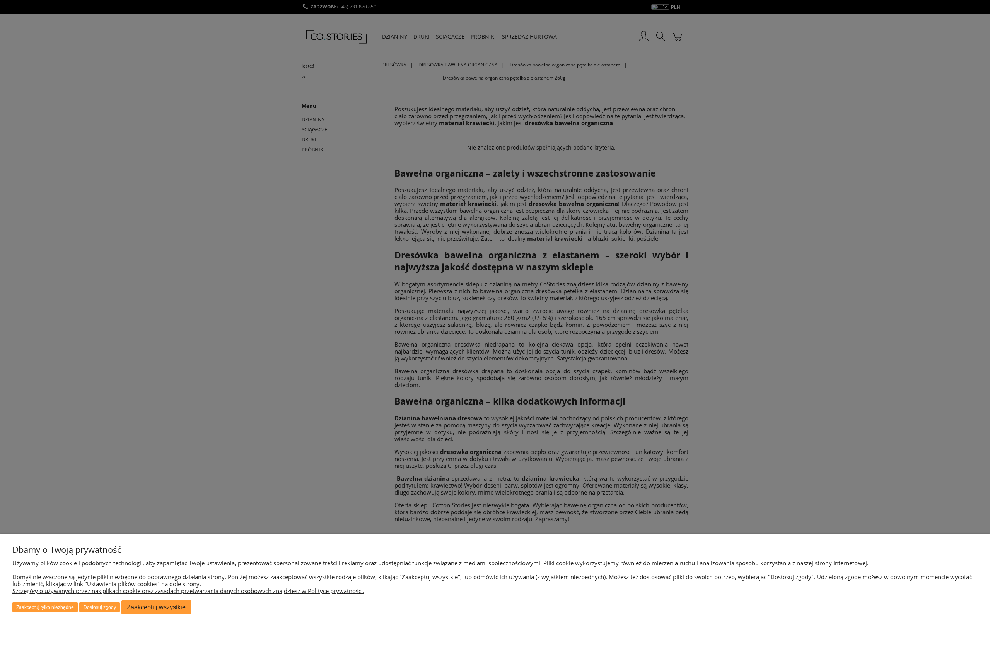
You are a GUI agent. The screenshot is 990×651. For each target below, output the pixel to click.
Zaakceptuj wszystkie (156, 607)
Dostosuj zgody (100, 607)
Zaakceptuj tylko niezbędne (45, 607)
